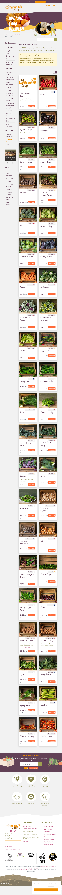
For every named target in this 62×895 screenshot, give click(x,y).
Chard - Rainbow (47, 351)
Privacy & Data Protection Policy (12, 849)
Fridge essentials (9, 83)
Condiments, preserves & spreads (10, 105)
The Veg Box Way (10, 198)
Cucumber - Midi (47, 381)
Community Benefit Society (31, 868)
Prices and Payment (9, 185)
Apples (43, 94)
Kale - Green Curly (46, 444)
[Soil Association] (9, 857)
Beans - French (26, 162)
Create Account (33, 768)
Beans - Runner (46, 162)
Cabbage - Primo (26, 256)
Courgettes (24, 381)
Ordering (9, 181)
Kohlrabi (23, 476)
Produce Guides (9, 193)
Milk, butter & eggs (10, 73)
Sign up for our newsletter (13, 842)
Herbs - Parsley (47, 412)
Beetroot (23, 192)
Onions (43, 541)
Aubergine (44, 130)
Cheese (8, 87)
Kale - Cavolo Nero (25, 444)
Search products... (41, 36)
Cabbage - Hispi (46, 226)
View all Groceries (9, 125)
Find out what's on (40, 2)
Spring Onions (25, 705)
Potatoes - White (48, 640)
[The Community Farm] (14, 8)
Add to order (31, 106)
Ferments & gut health (10, 112)
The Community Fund (25, 94)
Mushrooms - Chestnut (45, 509)
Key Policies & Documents (11, 851)
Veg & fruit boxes (9, 52)
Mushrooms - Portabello (25, 542)
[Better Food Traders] (42, 858)
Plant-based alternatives (10, 78)
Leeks (43, 476)
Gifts (7, 144)
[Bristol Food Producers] (20, 855)
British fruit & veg (10, 140)
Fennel (22, 412)
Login (26, 768)
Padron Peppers (46, 574)
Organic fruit (10, 59)
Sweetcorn (44, 705)
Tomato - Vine (46, 736)
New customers (9, 174)
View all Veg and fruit (10, 63)
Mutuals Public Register (26, 869)
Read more (27, 102)
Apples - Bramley (26, 130)
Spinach (22, 674)
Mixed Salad (24, 508)
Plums (43, 607)
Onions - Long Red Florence (27, 575)
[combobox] (45, 39)
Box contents (10, 178)
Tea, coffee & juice (10, 120)
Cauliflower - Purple (25, 319)
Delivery (9, 189)
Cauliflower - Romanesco (46, 319)
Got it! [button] (46, 890)
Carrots (23, 287)
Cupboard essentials (9, 94)
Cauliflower (45, 287)
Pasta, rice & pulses (10, 99)
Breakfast (9, 116)
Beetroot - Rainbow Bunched (47, 194)
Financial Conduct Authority (47, 866)
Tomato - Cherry (27, 736)
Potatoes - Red (26, 640)
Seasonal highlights (9, 135)
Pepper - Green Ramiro (26, 609)
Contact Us (8, 846)
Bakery (8, 90)
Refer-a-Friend (9, 203)
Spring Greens (46, 674)
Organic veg (10, 56)
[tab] (5, 162)
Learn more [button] (51, 886)
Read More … (26, 841)
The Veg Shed (27, 826)
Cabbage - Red (46, 256)
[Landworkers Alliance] (31, 855)
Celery (22, 350)
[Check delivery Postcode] (40, 764)
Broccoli (23, 226)
